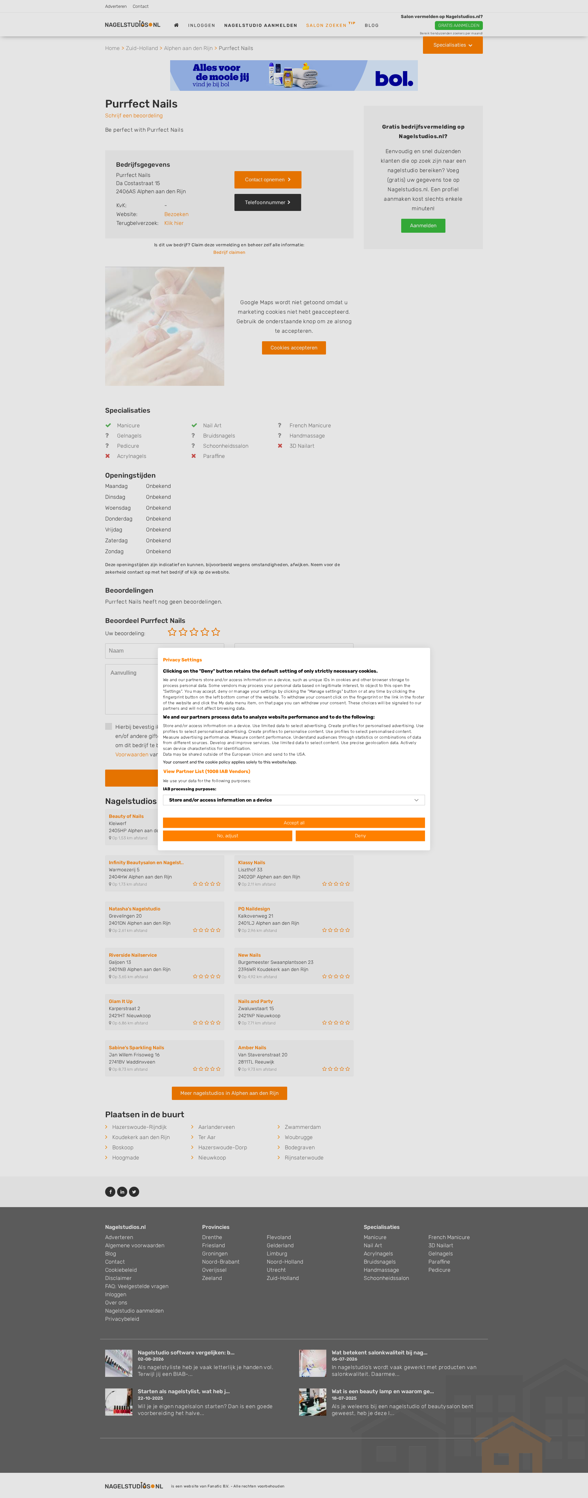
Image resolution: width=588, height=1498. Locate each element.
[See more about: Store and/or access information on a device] (416, 800)
